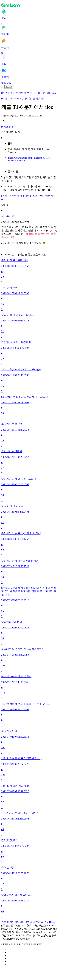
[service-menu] (2, 87)
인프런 (5, 922)
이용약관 (35, 922)
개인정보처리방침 (19, 922)
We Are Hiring (48, 922)
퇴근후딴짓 (7, 216)
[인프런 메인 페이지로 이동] (29, 5)
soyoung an (7, 126)
